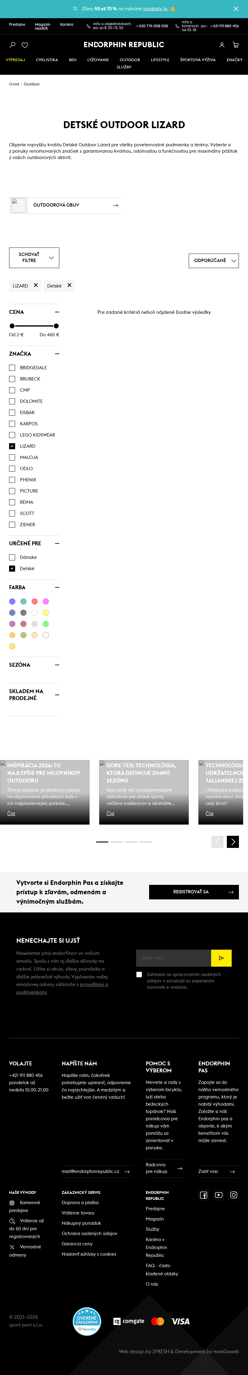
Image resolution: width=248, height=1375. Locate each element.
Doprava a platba (80, 1203)
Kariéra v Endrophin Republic (156, 1247)
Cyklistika (47, 60)
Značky (235, 60)
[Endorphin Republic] (124, 44)
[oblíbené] (26, 45)
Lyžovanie (98, 60)
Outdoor (130, 60)
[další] (233, 842)
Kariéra (66, 25)
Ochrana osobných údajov (89, 1233)
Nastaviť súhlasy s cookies (89, 1254)
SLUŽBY (124, 67)
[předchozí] (217, 842)
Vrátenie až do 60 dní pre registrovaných (26, 1229)
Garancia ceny (77, 1244)
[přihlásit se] (222, 45)
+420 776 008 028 (152, 26)
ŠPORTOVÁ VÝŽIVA (198, 60)
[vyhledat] (12, 45)
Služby (152, 1229)
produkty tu (155, 9)
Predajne (17, 25)
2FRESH (160, 1351)
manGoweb (226, 1351)
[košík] (236, 45)
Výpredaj (15, 60)
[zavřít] (236, 9)
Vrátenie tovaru (78, 1213)
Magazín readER (43, 27)
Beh (73, 60)
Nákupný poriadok (81, 1223)
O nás (152, 1284)
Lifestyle (160, 60)
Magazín (155, 1219)
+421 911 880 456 (224, 26)
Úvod (14, 84)
